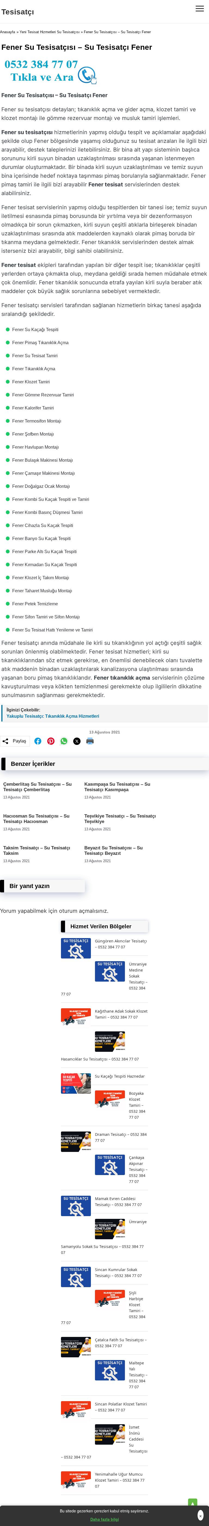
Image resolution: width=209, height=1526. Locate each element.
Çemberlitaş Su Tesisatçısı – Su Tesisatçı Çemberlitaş (37, 787)
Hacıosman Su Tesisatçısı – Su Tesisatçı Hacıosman (36, 818)
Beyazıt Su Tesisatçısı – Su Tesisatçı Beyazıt (113, 850)
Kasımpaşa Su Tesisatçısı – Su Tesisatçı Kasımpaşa (117, 787)
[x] (77, 741)
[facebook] (38, 741)
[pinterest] (51, 741)
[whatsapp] (64, 741)
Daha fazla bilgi (104, 1519)
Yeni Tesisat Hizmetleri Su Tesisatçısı (50, 32)
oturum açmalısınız (83, 911)
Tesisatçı (17, 12)
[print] (90, 741)
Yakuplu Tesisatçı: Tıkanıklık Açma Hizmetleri (53, 716)
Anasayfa (7, 32)
